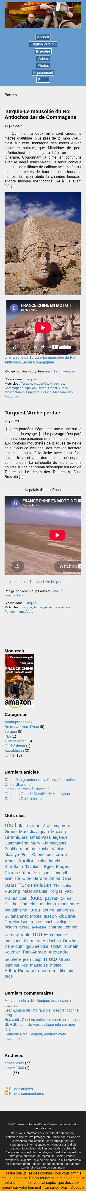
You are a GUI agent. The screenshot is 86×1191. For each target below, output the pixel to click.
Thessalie (62, 885)
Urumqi (65, 959)
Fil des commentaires (26, 1094)
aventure (39, 927)
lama (34, 909)
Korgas (56, 891)
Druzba (69, 941)
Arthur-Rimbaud (20, 970)
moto (50, 959)
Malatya (12, 854)
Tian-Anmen (34, 952)
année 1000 (14, 1068)
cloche (44, 849)
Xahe (42, 861)
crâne (61, 854)
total (8, 1073)
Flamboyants (54, 843)
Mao (23, 831)
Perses (46, 392)
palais (48, 607)
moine (55, 965)
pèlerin (11, 927)
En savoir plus (56, 1187)
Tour (26, 873)
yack (69, 891)
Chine (9, 755)
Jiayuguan (39, 831)
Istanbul (12, 965)
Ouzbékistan (15, 746)
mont (20, 611)
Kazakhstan (14, 750)
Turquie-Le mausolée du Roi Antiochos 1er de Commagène (40, 114)
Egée (49, 866)
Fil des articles (21, 1089)
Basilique (41, 873)
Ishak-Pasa (62, 607)
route (40, 934)
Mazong (58, 831)
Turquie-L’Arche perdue (32, 413)
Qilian (66, 898)
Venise (58, 849)
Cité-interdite (34, 878)
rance (36, 922)
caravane (58, 935)
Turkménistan (16, 741)
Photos (43, 65)
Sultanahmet (16, 916)
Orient (52, 388)
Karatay (12, 935)
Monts (35, 916)
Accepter (78, 1187)
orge (9, 976)
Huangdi (59, 873)
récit (11, 824)
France (12, 872)
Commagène (14, 388)
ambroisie (66, 910)
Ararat (29, 611)
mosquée (13, 941)
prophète (13, 959)
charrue (55, 927)
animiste (12, 878)
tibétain (66, 970)
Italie (23, 825)
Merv (35, 843)
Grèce (63, 388)
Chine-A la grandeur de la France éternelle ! (40, 780)
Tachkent (33, 866)
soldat (55, 946)
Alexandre (12, 396)
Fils (24, 965)
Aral (46, 825)
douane (67, 916)
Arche (38, 607)
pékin (30, 848)
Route (35, 898)
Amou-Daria (60, 878)
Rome (42, 388)
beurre (48, 910)
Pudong (12, 891)
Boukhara (13, 849)
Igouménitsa (37, 946)
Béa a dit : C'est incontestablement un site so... (42, 1020)
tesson (50, 916)
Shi (8, 904)
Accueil (43, 37)
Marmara (32, 941)
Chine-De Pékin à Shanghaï (27, 789)
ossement (48, 970)
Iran (8, 736)
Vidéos (43, 58)
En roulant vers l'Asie (22, 727)
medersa (48, 904)
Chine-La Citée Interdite (24, 799)
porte (74, 904)
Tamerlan (29, 904)
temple (71, 927)
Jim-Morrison (16, 922)
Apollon (30, 388)
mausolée (41, 383)
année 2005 (14, 1063)
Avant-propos (15, 722)
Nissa (24, 927)
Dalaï (10, 885)
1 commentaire (64, 371)
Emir (25, 854)
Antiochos (57, 383)
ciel (23, 898)
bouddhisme (16, 910)
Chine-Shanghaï (18, 784)
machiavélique (56, 922)
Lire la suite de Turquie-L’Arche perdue (36, 582)
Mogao (63, 866)
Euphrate (32, 392)
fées (49, 854)
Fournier (12, 952)
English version (43, 44)
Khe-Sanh (14, 866)
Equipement (43, 73)
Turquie (30, 379)
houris (54, 861)
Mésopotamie (14, 392)
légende (60, 837)
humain (71, 946)
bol (15, 904)
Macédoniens (63, 392)
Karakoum (14, 946)
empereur (61, 825)
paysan (51, 898)
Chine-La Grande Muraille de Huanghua (37, 794)
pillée (35, 825)
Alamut (11, 898)
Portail (43, 80)
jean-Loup (32, 959)
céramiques (16, 837)
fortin (25, 935)
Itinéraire (43, 51)
